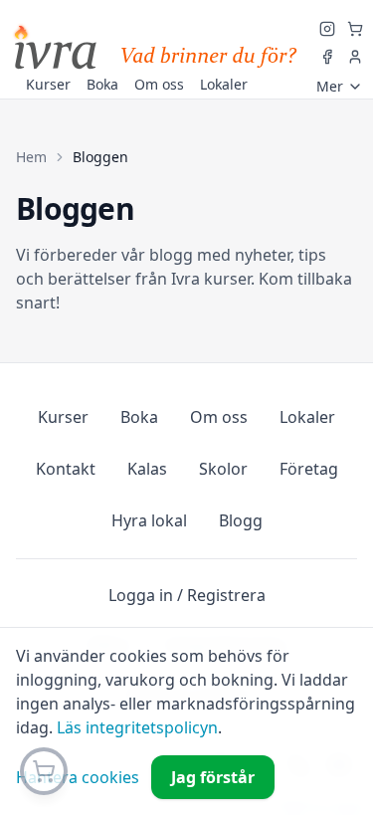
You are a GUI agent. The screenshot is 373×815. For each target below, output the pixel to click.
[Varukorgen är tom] (44, 771)
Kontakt (65, 469)
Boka (139, 417)
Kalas (147, 469)
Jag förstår (213, 777)
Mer (329, 86)
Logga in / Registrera (187, 595)
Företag (309, 469)
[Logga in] (355, 57)
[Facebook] (327, 57)
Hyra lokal (149, 520)
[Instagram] (327, 29)
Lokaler (307, 417)
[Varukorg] (355, 29)
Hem (31, 156)
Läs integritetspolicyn (137, 727)
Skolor (223, 469)
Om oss (219, 417)
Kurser (63, 417)
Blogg (241, 520)
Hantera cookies (77, 777)
